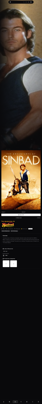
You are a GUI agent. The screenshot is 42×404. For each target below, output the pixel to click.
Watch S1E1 (22, 214)
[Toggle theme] (26, 2)
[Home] (4, 401)
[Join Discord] (28, 2)
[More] (38, 401)
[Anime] (21, 401)
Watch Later (19, 217)
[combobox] (11, 212)
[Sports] (27, 401)
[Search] (32, 401)
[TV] (15, 401)
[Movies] (9, 401)
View (5, 251)
